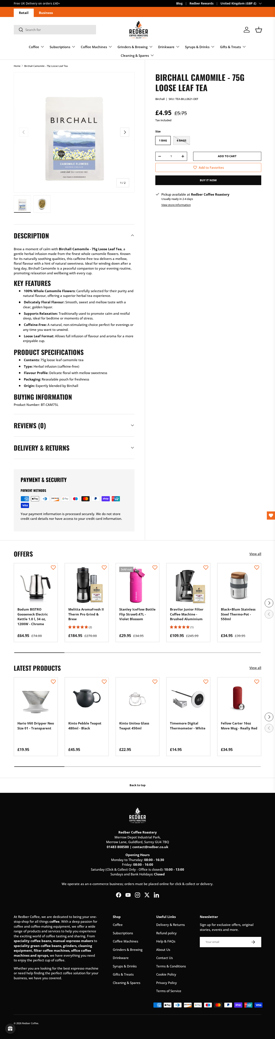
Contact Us (164, 958)
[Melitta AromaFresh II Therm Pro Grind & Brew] (86, 585)
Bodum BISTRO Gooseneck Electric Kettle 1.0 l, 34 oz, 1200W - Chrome (32, 616)
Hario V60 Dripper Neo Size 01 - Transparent (35, 725)
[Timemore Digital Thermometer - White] (188, 699)
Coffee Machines (94, 47)
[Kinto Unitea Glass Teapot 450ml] (137, 699)
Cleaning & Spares (135, 55)
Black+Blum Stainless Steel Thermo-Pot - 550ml (238, 614)
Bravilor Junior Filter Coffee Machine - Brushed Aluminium (186, 614)
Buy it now (208, 180)
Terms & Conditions (171, 966)
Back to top (137, 785)
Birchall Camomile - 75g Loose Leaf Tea (46, 66)
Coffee (34, 47)
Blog (179, 3)
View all (255, 554)
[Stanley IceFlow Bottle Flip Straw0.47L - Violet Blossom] (137, 585)
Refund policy (166, 933)
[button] (258, 29)
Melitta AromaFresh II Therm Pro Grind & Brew (86, 614)
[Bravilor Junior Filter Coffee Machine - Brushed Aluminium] (188, 585)
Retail (24, 13)
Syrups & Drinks (197, 47)
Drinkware (166, 47)
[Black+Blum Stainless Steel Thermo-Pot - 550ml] (239, 585)
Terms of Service (168, 991)
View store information (176, 205)
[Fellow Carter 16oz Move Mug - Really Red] (239, 699)
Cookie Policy (166, 974)
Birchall (160, 99)
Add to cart (227, 156)
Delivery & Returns (170, 924)
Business (46, 13)
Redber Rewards (201, 3)
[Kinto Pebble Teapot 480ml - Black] (86, 699)
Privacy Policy (166, 983)
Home (17, 66)
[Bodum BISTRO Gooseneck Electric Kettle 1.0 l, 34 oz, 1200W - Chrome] (35, 585)
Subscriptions (60, 47)
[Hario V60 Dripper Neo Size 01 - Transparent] (35, 699)
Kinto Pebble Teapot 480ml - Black (84, 725)
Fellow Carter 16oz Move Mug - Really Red (239, 725)
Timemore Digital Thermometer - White (187, 725)
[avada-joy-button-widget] (10, 1029)
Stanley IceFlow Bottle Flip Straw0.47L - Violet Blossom (137, 614)
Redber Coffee (30, 1023)
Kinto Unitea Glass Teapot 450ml (134, 725)
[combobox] (55, 29)
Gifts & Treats (230, 47)
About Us (163, 949)
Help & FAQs (165, 941)
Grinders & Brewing (133, 47)
